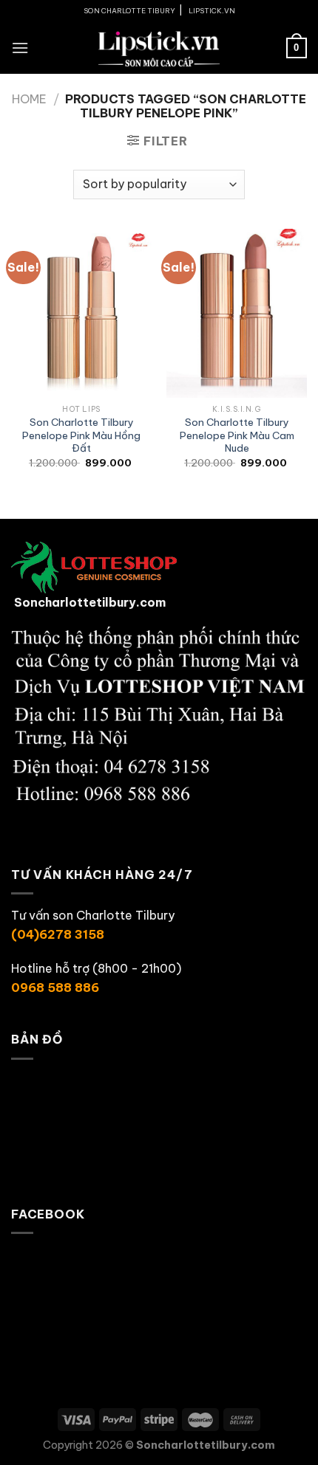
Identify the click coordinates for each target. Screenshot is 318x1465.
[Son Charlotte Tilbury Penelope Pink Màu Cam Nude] (236, 313)
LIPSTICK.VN (212, 10)
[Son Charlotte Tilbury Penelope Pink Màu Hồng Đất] (81, 313)
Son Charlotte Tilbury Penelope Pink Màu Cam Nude (237, 435)
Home (29, 99)
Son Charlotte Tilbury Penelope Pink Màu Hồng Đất (81, 435)
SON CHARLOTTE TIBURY (129, 10)
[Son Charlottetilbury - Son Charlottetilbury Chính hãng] (159, 48)
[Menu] (20, 48)
